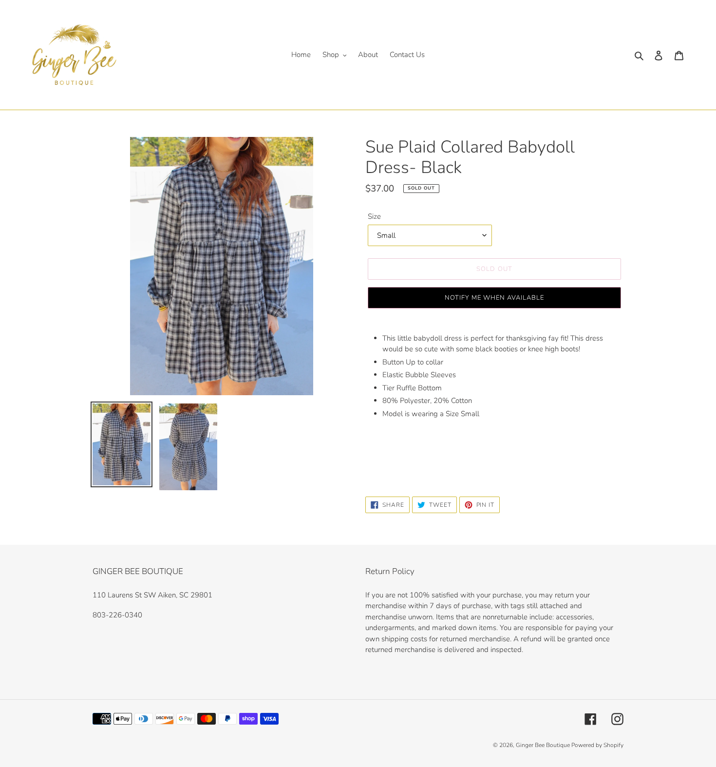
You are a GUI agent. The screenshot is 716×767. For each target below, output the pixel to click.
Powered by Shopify (597, 745)
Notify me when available (495, 297)
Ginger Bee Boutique (543, 745)
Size (374, 216)
